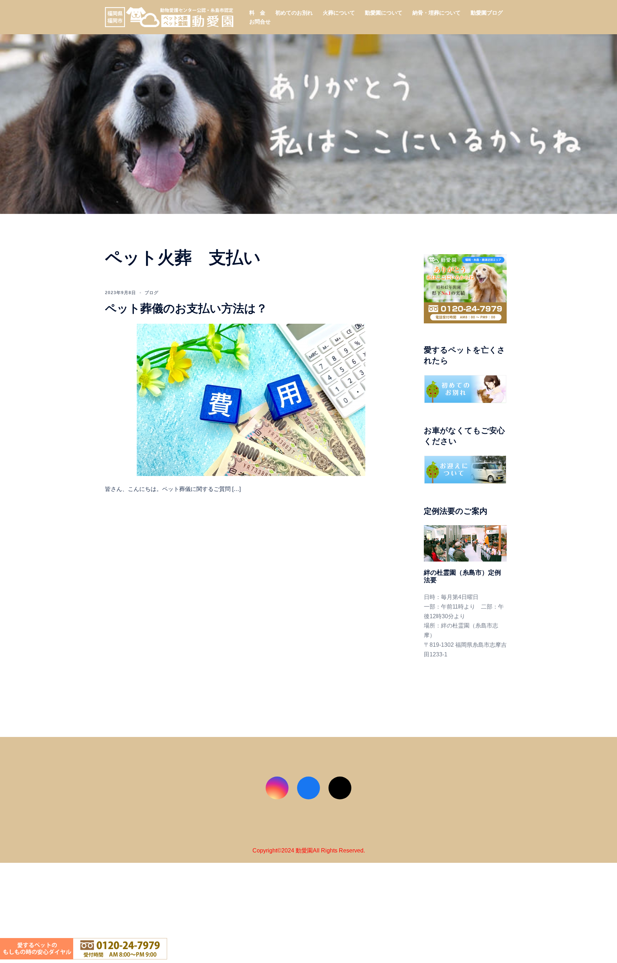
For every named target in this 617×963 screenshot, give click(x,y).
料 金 (257, 13)
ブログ (152, 292)
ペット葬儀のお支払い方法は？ (186, 308)
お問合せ (260, 22)
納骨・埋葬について (436, 13)
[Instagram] (277, 788)
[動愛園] (169, 17)
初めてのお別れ (294, 13)
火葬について (339, 13)
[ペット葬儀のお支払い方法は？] (251, 399)
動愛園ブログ (487, 13)
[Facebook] (308, 788)
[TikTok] (339, 788)
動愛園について (383, 13)
